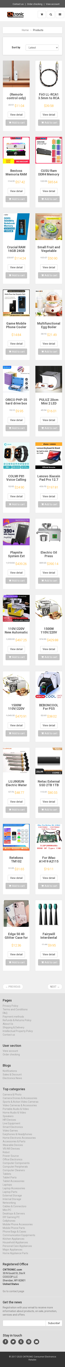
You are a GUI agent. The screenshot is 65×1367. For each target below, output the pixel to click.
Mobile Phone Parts (14, 1228)
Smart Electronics (13, 1127)
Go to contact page (13, 1291)
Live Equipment (11, 1123)
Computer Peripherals (15, 1166)
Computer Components (16, 1163)
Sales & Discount (12, 1074)
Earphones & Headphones (17, 1134)
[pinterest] (28, 1341)
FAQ (5, 1013)
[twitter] (13, 1341)
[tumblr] (21, 1341)
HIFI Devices (9, 1119)
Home (25, 30)
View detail (16, 114)
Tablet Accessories (13, 1181)
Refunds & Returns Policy (17, 1020)
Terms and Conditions (15, 1009)
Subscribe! (54, 1323)
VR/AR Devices (11, 1148)
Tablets (7, 1173)
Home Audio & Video (14, 1112)
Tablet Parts (10, 1177)
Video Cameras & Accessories (20, 1105)
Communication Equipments (19, 1235)
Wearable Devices (13, 1145)
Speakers (8, 1116)
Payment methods (13, 1016)
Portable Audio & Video (16, 1109)
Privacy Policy (10, 1005)
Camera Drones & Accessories (20, 1098)
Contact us (18, 4)
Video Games (10, 1130)
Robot (6, 1152)
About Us (8, 1023)
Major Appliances (12, 1249)
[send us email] (36, 1341)
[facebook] (5, 1341)
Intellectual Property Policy (18, 1031)
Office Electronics (12, 1159)
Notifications (10, 1070)
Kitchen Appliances (13, 1238)
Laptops (7, 1184)
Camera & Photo (12, 1094)
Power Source (11, 1155)
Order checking (34, 4)
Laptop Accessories (14, 1188)
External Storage (12, 1195)
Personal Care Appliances (17, 1246)
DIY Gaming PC (11, 1217)
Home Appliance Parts (15, 1253)
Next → (55, 986)
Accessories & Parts (14, 1141)
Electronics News (12, 1078)
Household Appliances (15, 1242)
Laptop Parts (10, 1191)
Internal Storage (12, 1199)
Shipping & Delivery (13, 1027)
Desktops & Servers (14, 1213)
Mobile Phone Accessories (18, 1224)
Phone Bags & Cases (14, 1231)
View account (53, 4)
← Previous (12, 986)
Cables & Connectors (14, 1206)
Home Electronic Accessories (19, 1137)
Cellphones (9, 1220)
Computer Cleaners (14, 1170)
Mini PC (7, 1209)
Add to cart (18, 122)
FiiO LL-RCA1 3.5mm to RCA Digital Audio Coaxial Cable (48, 100)
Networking (9, 1202)
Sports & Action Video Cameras (20, 1101)
